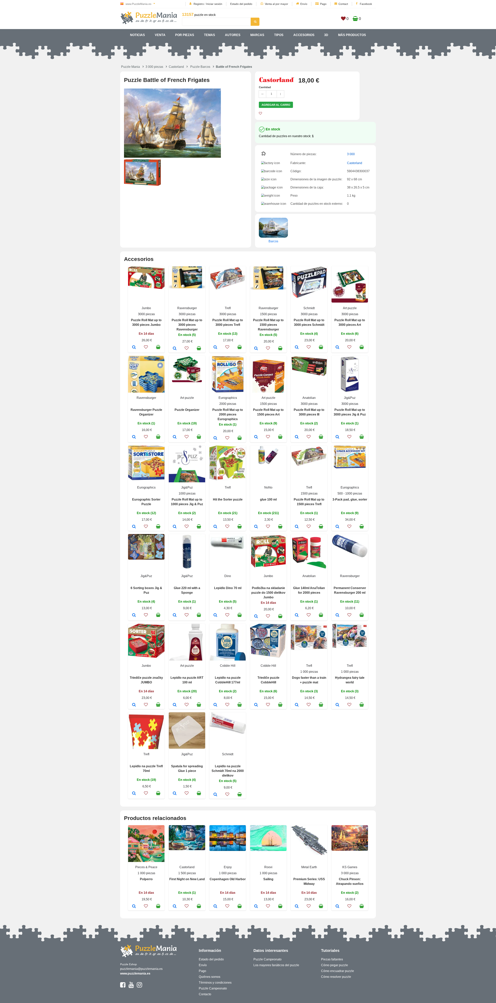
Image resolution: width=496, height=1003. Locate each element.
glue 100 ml (268, 499)
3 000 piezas (154, 66)
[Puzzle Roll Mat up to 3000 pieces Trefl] (215, 347)
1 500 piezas (187, 873)
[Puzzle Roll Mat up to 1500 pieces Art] (256, 437)
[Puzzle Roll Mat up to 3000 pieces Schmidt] (297, 347)
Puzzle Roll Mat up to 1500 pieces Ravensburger (268, 324)
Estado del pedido (241, 3)
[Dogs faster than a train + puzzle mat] (297, 705)
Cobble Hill (227, 665)
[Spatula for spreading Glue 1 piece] (175, 793)
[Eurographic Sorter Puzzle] (134, 526)
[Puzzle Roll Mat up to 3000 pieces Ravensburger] (175, 348)
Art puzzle (350, 308)
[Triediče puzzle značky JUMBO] (134, 705)
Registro (199, 3)
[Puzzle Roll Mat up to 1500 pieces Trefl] (297, 526)
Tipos (278, 35)
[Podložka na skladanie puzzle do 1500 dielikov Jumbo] (256, 616)
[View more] (146, 288)
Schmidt (309, 308)
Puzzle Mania (130, 66)
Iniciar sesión (214, 3)
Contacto (205, 994)
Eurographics (228, 397)
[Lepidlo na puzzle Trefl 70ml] (134, 793)
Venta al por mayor (276, 3)
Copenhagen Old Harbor (228, 879)
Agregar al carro (276, 104)
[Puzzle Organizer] (175, 437)
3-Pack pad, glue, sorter (349, 499)
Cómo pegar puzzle (334, 965)
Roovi (268, 867)
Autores (232, 35)
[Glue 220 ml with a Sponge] (175, 615)
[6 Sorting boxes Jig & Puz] (134, 615)
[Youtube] (131, 986)
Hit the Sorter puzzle (228, 499)
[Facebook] (122, 986)
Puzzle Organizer (187, 409)
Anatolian (309, 397)
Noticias (137, 35)
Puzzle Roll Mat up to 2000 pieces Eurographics (227, 414)
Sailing (268, 879)
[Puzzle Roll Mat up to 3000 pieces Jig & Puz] (337, 437)
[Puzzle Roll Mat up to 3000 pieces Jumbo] (134, 347)
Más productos (352, 35)
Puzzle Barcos (200, 66)
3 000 (351, 154)
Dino (227, 576)
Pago (323, 3)
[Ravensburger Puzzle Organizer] (134, 437)
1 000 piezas (309, 671)
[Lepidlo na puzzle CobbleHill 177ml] (215, 705)
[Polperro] (134, 906)
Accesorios (303, 35)
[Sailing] (256, 906)
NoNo (268, 487)
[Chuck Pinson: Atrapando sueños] (337, 906)
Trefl (228, 308)
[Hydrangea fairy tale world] (337, 705)
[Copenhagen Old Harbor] (215, 906)
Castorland (176, 66)
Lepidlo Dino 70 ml (227, 588)
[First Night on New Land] (175, 906)
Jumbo (146, 308)
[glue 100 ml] (256, 526)
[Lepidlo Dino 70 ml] (215, 615)
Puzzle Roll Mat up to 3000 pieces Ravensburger (187, 324)
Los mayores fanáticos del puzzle (276, 965)
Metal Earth (309, 867)
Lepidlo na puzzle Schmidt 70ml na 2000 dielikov (228, 771)
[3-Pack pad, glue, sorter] (337, 526)
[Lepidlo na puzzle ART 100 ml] (175, 705)
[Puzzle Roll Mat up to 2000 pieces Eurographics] (215, 438)
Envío (303, 3)
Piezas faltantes (332, 959)
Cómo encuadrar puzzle (337, 971)
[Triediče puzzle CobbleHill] (256, 705)
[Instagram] (139, 986)
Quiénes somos (209, 976)
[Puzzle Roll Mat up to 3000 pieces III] (297, 437)
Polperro (146, 879)
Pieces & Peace (146, 867)
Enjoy (228, 867)
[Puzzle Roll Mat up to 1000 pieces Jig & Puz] (175, 526)
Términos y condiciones (215, 982)
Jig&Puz (350, 397)
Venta (160, 35)
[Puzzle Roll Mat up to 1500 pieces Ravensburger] (256, 348)
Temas (209, 35)
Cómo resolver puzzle (336, 976)
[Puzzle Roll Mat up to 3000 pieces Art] (337, 347)
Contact (343, 3)
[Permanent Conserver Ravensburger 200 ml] (337, 615)
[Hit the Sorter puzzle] (215, 526)
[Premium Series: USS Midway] (297, 906)
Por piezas (184, 35)
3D (326, 35)
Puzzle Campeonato (213, 988)
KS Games (349, 867)
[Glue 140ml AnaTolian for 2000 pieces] (297, 615)
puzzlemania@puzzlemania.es (141, 968)
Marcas (257, 35)
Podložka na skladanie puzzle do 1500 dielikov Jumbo (268, 592)
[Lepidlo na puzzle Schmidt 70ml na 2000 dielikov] (215, 794)
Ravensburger (187, 308)
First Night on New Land (187, 879)
